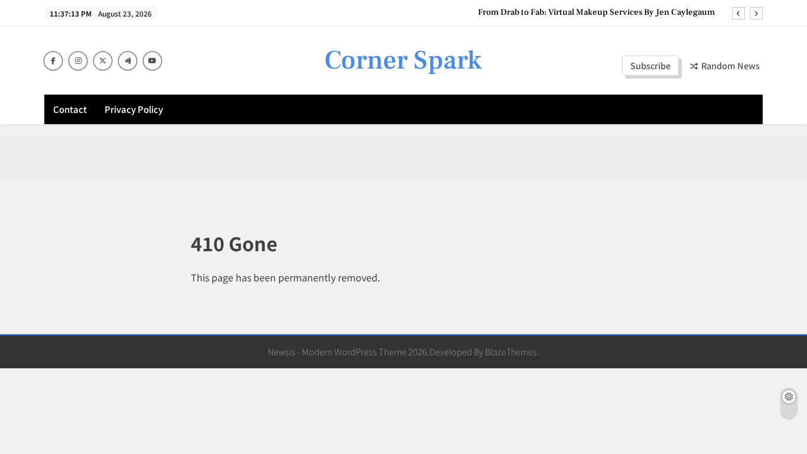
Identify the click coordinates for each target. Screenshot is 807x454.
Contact (70, 109)
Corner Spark (403, 60)
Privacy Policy (134, 109)
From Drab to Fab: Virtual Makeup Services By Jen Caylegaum (596, 12)
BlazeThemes (511, 351)
